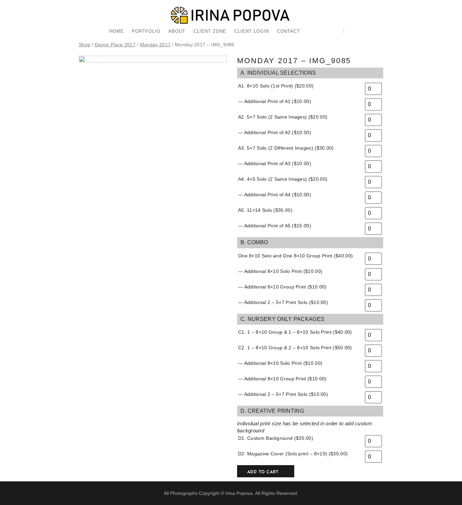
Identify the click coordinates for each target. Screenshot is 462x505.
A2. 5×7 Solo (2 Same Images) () (282, 117)
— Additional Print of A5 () (274, 225)
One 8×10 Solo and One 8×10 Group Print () (295, 255)
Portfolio (146, 31)
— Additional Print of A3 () (274, 163)
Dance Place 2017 (115, 44)
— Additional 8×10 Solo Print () (280, 271)
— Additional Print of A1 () (274, 101)
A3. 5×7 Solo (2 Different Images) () (286, 148)
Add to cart (263, 472)
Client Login (251, 31)
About (176, 31)
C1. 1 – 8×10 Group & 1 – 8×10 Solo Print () (295, 332)
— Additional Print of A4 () (274, 194)
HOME (116, 31)
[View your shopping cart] (348, 31)
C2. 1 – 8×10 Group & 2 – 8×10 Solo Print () (295, 347)
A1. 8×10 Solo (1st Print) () (276, 86)
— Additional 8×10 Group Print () (282, 286)
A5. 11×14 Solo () (265, 210)
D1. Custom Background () (275, 438)
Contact (288, 31)
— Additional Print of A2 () (274, 132)
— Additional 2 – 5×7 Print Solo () (283, 302)
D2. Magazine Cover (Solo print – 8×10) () (293, 453)
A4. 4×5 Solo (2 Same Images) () (282, 179)
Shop (84, 44)
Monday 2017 (155, 44)
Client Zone (209, 31)
